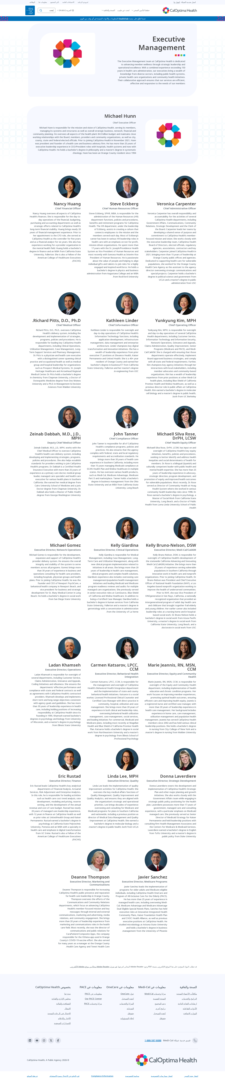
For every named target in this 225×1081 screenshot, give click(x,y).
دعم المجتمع (160, 1003)
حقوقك (162, 1018)
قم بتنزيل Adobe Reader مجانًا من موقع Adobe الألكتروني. (93, 966)
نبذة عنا (67, 993)
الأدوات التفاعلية (190, 1008)
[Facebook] (58, 1040)
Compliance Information (102, 1076)
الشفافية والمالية (63, 1003)
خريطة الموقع (32, 1076)
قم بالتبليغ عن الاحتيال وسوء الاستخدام (64, 1076)
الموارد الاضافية (190, 1013)
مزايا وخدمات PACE (93, 1003)
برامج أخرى (161, 1008)
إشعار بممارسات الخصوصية (161, 1076)
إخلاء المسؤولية (127, 1018)
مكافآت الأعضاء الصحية (186, 993)
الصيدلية (130, 1008)
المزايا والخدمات (127, 1003)
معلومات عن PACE (93, 993)
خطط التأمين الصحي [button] (141, 10)
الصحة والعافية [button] (109, 10)
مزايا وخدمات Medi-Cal (155, 993)
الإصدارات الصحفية (62, 1023)
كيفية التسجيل (159, 1013)
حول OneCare (127, 993)
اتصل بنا (177, 2)
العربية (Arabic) (65, 10)
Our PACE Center (93, 998)
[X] (51, 1040)
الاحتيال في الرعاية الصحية (59, 1013)
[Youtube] (37, 1040)
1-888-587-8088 (153, 1040)
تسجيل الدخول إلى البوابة (30, 10)
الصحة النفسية (159, 998)
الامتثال (67, 1008)
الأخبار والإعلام (64, 1018)
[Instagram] (44, 1040)
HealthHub (123, 18)
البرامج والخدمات (189, 998)
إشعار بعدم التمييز (191, 1076)
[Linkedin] (30, 1040)
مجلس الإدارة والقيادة (61, 998)
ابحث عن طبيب (123, 10)
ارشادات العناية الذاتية (187, 1003)
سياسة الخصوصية (132, 1076)
